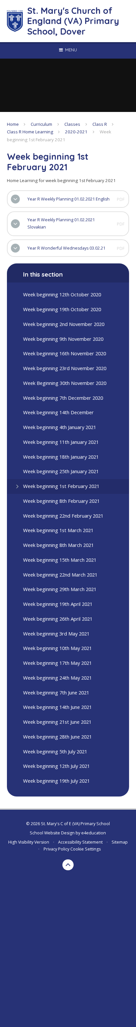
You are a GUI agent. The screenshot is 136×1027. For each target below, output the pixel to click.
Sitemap (120, 842)
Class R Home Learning (30, 132)
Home (13, 124)
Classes (72, 124)
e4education (93, 833)
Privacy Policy (56, 849)
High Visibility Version (28, 842)
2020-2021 (76, 132)
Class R (99, 124)
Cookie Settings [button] (85, 849)
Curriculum (41, 124)
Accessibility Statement (80, 842)
